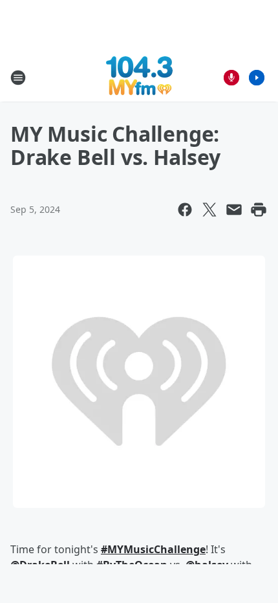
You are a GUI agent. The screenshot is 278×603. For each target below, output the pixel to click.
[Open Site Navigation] (18, 77)
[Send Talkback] (231, 77)
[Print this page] (259, 210)
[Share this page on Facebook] (185, 210)
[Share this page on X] (209, 210)
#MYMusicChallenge (153, 549)
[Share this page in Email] (234, 210)
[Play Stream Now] (256, 77)
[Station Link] (139, 77)
